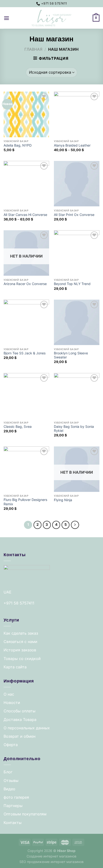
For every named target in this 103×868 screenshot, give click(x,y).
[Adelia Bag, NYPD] (26, 114)
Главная (33, 49)
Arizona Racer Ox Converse (25, 284)
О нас (9, 694)
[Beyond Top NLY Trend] (76, 253)
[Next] (75, 525)
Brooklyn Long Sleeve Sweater (71, 355)
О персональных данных (27, 727)
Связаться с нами (20, 641)
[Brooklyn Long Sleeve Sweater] (76, 322)
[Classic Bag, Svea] (26, 395)
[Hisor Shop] (51, 18)
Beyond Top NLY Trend (72, 284)
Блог (8, 771)
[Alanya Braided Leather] (76, 114)
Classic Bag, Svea (18, 427)
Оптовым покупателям (25, 814)
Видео (9, 788)
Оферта (11, 744)
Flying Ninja (63, 500)
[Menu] (6, 18)
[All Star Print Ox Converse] (76, 183)
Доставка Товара (20, 719)
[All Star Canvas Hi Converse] (26, 183)
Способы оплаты (19, 711)
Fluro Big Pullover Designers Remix (25, 502)
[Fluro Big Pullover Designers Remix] (26, 469)
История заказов (20, 650)
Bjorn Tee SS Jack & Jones (25, 353)
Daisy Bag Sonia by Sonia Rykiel (74, 429)
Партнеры (13, 805)
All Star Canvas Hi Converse (25, 215)
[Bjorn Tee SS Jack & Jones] (26, 322)
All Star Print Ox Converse (74, 215)
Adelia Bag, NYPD (18, 145)
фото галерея (16, 797)
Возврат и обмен (19, 736)
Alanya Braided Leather (72, 145)
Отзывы (11, 780)
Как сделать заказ (21, 633)
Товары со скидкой (22, 658)
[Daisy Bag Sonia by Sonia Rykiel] (76, 395)
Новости (12, 702)
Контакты (13, 822)
